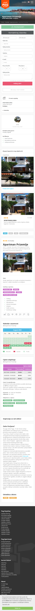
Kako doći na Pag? (5, 592)
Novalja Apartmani (5, 541)
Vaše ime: (5, 40)
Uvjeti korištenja (5, 587)
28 (26, 345)
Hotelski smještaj (5, 530)
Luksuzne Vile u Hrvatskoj (7, 573)
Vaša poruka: (6, 72)
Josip (17, 124)
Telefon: (5, 53)
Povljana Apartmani (6, 545)
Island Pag (3, 563)
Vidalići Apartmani (5, 550)
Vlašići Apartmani (5, 553)
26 (17, 345)
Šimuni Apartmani (5, 555)
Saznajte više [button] (6, 604)
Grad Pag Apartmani (6, 543)
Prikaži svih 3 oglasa (8, 188)
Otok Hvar (3, 568)
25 (13, 345)
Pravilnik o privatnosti (6, 589)
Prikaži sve (23, 233)
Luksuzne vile (4, 525)
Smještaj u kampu (5, 534)
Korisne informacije (6, 591)
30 (5, 347)
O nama (3, 585)
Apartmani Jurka (14, 22)
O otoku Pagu (4, 584)
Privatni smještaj (5, 529)
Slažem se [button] (17, 608)
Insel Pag (3, 566)
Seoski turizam (4, 527)
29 (29, 345)
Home (2, 22)
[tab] (17, 170)
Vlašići (5, 498)
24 (9, 345)
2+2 (5, 233)
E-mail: (4, 59)
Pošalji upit (17, 83)
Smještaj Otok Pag (5, 513)
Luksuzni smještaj (5, 518)
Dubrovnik (25, 456)
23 (5, 345)
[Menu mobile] (32, 2)
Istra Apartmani (5, 571)
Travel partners (5, 576)
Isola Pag (3, 564)
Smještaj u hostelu (5, 532)
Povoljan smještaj (5, 520)
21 (26, 343)
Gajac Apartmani (5, 552)
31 (9, 347)
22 (29, 343)
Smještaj (7, 22)
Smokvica (13, 498)
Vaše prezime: (6, 47)
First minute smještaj (6, 515)
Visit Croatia (4, 594)
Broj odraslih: (6, 65)
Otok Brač (3, 569)
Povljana (15, 18)
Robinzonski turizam (6, 524)
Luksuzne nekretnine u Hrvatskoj (9, 575)
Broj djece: (22, 65)
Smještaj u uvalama (5, 522)
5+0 (16, 233)
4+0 (11, 233)
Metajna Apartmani (5, 548)
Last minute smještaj (6, 517)
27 (22, 345)
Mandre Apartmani (5, 546)
